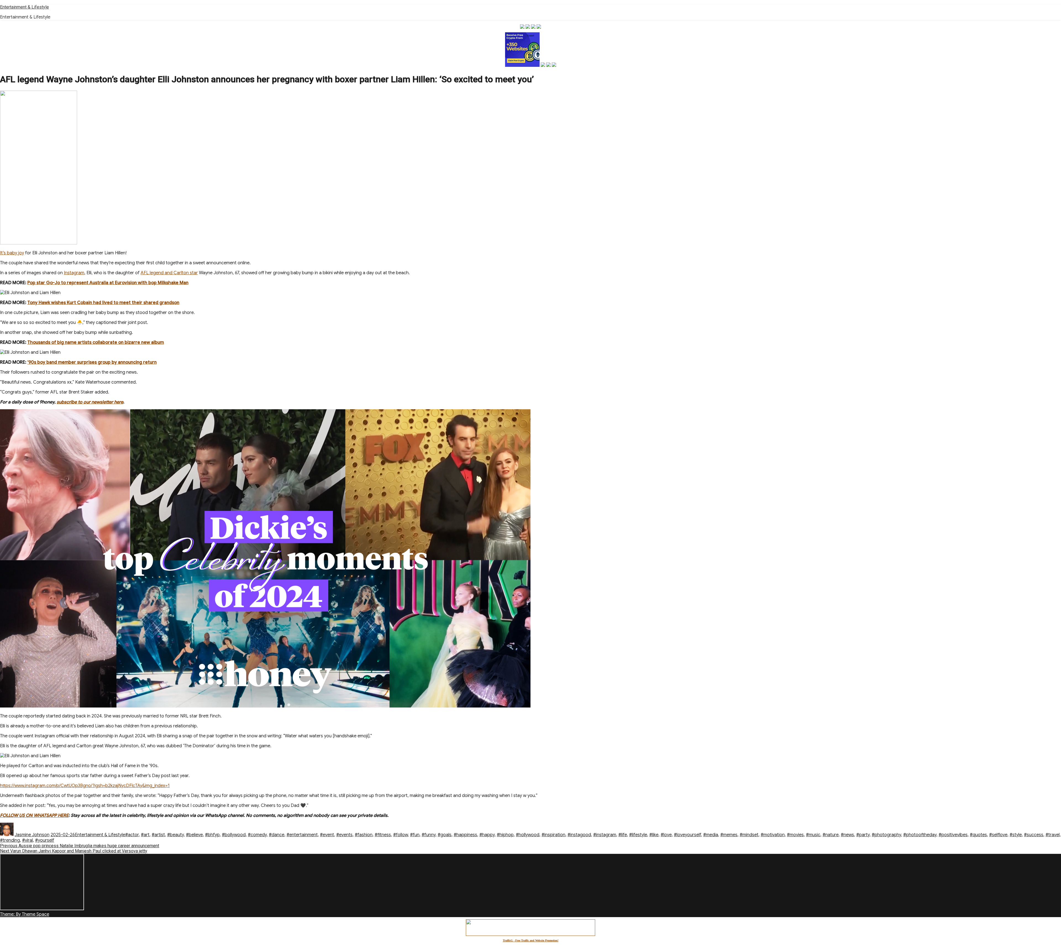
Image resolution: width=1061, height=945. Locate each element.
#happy (487, 835)
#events (344, 835)
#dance (276, 835)
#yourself (44, 840)
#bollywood (234, 835)
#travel (1053, 835)
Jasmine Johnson (32, 835)
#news (847, 835)
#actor (132, 835)
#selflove (998, 835)
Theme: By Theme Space (24, 914)
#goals (444, 835)
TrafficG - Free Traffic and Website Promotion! (530, 940)
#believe (194, 835)
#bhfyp (212, 835)
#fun (414, 835)
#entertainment (302, 835)
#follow (400, 835)
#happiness (465, 835)
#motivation (773, 835)
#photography (886, 835)
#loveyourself (687, 835)
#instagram (604, 835)
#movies (795, 835)
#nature (831, 835)
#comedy (257, 835)
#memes (728, 835)
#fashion (363, 835)
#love (666, 835)
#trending (10, 840)
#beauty (175, 835)
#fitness (383, 835)
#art (145, 835)
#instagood (579, 835)
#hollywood (527, 835)
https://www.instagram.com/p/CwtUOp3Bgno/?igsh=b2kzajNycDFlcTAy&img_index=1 (85, 785)
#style (1016, 835)
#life (622, 835)
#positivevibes (953, 835)
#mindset (749, 835)
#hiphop (505, 835)
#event (327, 835)
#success (1033, 835)
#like (653, 835)
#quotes (978, 835)
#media (710, 835)
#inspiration (553, 835)
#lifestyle (638, 835)
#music (813, 835)
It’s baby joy (12, 253)
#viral (27, 840)
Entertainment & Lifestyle (24, 7)
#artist (158, 835)
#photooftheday (919, 835)
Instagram (74, 273)
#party (863, 835)
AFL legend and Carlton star (169, 273)
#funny (428, 835)
